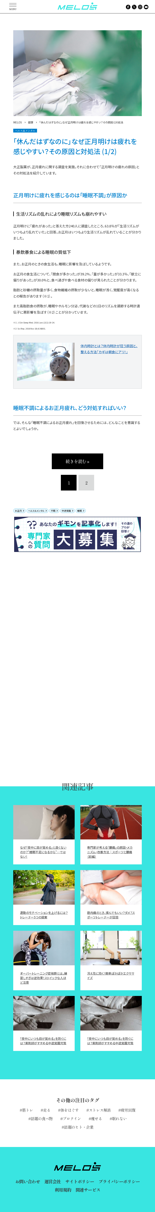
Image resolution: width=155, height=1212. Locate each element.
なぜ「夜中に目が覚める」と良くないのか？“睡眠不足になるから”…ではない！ (43, 852)
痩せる (96, 1118)
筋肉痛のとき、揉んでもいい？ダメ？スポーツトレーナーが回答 (111, 914)
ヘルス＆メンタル (36, 510)
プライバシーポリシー (119, 1181)
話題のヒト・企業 (78, 1127)
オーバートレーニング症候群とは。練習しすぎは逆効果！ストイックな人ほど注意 (43, 978)
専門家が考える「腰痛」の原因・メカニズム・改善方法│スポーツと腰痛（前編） (110, 852)
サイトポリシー (79, 1181)
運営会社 (52, 1181)
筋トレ (27, 1110)
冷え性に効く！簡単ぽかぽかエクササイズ (110, 975)
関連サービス (88, 1189)
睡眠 (79, 510)
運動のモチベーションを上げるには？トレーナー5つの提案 (44, 914)
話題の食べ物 (42, 1118)
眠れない (119, 1118)
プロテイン (72, 1118)
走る (46, 1110)
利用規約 (63, 1189)
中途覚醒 (66, 510)
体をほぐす (69, 1110)
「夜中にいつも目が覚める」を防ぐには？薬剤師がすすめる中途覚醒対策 (43, 1040)
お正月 (18, 510)
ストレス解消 (100, 1110)
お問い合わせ (27, 1181)
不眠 (53, 510)
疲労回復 (128, 1110)
